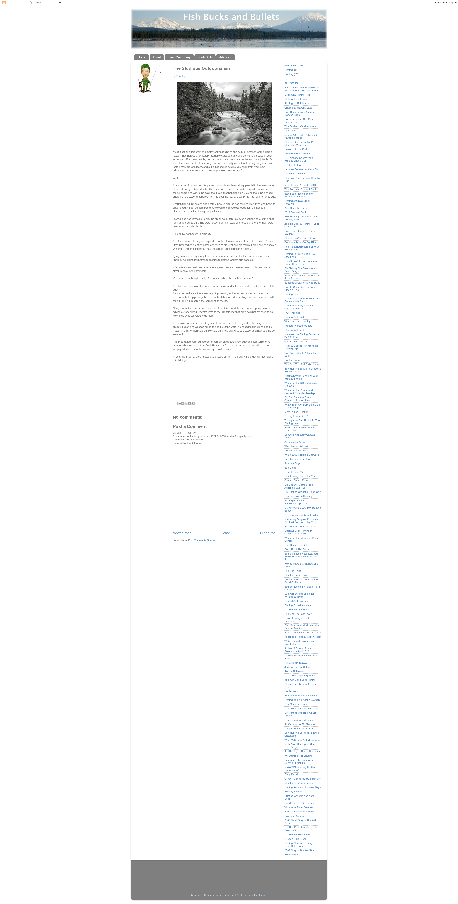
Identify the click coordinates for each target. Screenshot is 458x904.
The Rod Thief (292, 571)
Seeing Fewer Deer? (296, 416)
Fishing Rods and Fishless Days (302, 787)
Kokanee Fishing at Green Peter (302, 637)
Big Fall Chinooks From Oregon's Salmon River (297, 399)
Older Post (268, 533)
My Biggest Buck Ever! (297, 834)
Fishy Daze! (291, 774)
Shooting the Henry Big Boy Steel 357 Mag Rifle (300, 143)
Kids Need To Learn (295, 208)
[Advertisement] (229, 874)
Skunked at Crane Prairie (298, 783)
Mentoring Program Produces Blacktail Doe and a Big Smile (301, 521)
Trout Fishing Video (295, 472)
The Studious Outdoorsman (300, 126)
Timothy (181, 76)
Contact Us (205, 57)
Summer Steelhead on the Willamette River (299, 595)
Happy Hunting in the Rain (299, 728)
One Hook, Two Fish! (296, 545)
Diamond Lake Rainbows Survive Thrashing (298, 761)
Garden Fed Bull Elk (295, 341)
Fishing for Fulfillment (296, 103)
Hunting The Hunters (296, 450)
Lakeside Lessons (294, 173)
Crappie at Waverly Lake (298, 107)
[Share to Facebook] (189, 403)
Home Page (291, 854)
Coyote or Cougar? (295, 816)
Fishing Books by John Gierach (302, 700)
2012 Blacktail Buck (295, 212)
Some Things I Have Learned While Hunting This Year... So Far (301, 556)
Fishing (288, 70)
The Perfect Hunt (294, 330)
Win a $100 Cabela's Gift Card (301, 455)
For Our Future (293, 165)
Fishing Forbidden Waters (299, 605)
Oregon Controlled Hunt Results (302, 778)
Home (142, 57)
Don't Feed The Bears (297, 549)
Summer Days (292, 463)
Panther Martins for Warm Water (302, 632)
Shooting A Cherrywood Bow (300, 238)
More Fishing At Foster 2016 (300, 185)
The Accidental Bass (295, 575)
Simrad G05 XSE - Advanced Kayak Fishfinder (300, 136)
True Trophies (292, 312)
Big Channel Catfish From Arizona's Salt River (299, 486)
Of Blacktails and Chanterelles (301, 515)
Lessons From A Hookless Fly (301, 169)
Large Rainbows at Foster (299, 720)
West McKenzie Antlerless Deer (302, 740)
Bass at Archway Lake (296, 601)
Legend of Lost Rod (295, 149)
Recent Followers (294, 671)
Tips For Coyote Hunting (298, 496)
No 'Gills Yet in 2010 (295, 662)
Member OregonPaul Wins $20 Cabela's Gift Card (302, 300)
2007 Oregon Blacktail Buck (300, 850)
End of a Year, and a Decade (300, 695)
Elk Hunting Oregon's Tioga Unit (302, 492)
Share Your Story (179, 57)
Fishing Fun (291, 294)
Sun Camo (290, 467)
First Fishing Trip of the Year (300, 476)
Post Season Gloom (295, 704)
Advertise (225, 57)
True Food (290, 130)
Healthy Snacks (293, 791)
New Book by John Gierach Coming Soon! (299, 113)
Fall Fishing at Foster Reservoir (302, 751)
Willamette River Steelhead (299, 807)
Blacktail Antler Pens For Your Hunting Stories (301, 377)
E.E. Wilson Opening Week (299, 675)
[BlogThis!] (182, 403)
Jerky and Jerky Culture (297, 667)
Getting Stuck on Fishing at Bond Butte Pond (299, 844)
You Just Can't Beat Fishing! (300, 679)
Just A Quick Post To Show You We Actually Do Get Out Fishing (302, 89)
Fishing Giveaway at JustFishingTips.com (296, 502)
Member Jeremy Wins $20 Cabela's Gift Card (299, 307)
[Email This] (179, 403)
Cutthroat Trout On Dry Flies (300, 242)
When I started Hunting (297, 321)
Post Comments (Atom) (201, 540)
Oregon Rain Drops (295, 839)
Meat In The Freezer (296, 412)
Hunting (288, 74)
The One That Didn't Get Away (301, 364)
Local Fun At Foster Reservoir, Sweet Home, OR (301, 262)
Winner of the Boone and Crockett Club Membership (299, 391)
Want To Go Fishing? (296, 446)
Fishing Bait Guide (294, 317)
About (156, 57)
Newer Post (182, 533)
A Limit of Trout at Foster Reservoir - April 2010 (298, 650)
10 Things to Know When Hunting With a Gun (298, 159)
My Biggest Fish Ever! (296, 609)
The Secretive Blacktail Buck (300, 189)
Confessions (291, 691)
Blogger (262, 895)
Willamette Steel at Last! (298, 755)
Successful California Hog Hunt (302, 282)
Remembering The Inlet (297, 153)
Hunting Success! (294, 360)
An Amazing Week (294, 442)
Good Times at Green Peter (300, 803)
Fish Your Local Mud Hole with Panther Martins (301, 627)
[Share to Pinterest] (193, 403)
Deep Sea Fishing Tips (297, 94)
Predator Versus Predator (298, 325)
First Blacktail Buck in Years (300, 526)
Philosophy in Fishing (296, 99)
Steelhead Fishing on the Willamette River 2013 (298, 195)
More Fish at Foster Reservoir (301, 708)
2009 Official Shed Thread (299, 811)
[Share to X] (186, 403)
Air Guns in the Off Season (299, 724)
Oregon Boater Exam (296, 480)
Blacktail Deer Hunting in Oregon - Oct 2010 (298, 532)
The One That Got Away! (298, 614)
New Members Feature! (297, 459)
